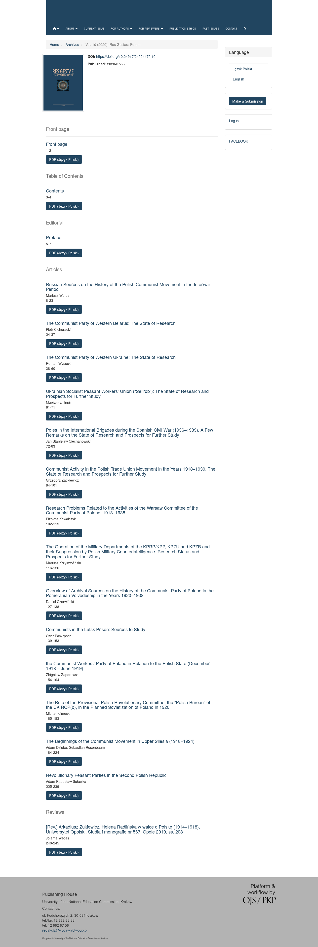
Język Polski (242, 68)
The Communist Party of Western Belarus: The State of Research (110, 323)
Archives (72, 44)
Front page (56, 144)
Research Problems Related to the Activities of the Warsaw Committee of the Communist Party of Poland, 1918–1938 (122, 510)
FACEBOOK (238, 141)
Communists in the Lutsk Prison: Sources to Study (95, 629)
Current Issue (94, 28)
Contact (231, 28)
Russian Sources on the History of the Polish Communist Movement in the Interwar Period (128, 286)
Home (54, 44)
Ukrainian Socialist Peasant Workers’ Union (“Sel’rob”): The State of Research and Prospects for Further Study (127, 393)
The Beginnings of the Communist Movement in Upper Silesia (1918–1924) (120, 741)
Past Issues (210, 28)
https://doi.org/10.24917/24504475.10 (126, 56)
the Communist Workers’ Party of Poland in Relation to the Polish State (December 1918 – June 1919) (128, 665)
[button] (56, 28)
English (238, 78)
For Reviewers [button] (149, 28)
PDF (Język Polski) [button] (64, 159)
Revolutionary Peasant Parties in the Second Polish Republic (106, 775)
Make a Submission (247, 101)
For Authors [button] (120, 28)
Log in (234, 120)
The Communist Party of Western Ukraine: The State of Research (111, 357)
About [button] (70, 28)
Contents (55, 190)
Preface (53, 237)
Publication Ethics (182, 28)
